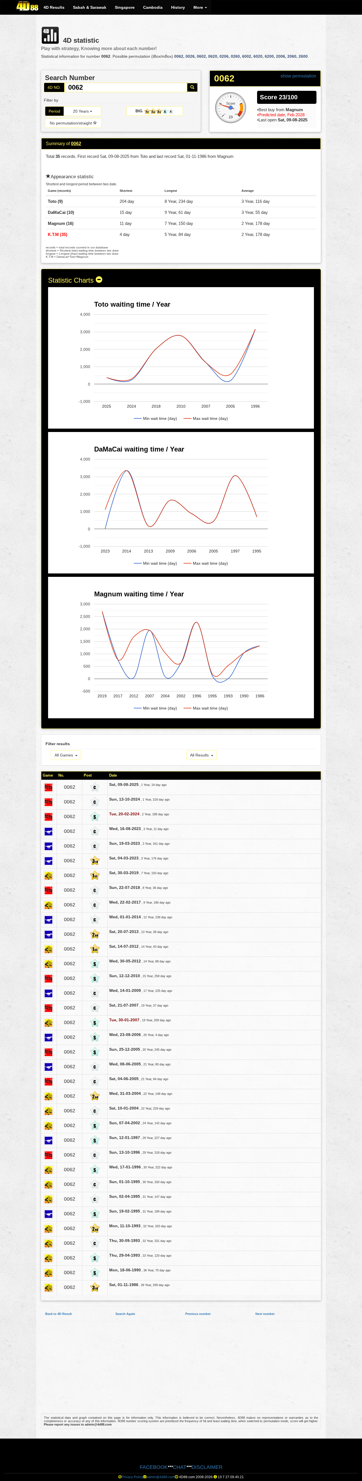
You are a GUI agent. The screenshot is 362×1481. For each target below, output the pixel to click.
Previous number (198, 1314)
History (178, 7)
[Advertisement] (181, 1370)
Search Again (125, 1314)
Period (54, 111)
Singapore (125, 7)
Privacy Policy (132, 1477)
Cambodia (153, 7)
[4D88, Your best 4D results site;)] (27, 6)
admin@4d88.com (160, 1477)
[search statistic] (192, 87)
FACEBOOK (154, 1467)
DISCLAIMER (207, 1467)
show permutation (298, 76)
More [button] (198, 7)
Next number (265, 1314)
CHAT (179, 1467)
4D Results (54, 7)
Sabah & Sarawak (89, 7)
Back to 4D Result (58, 1314)
